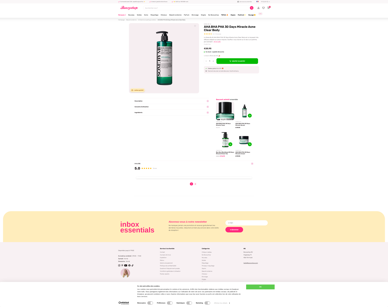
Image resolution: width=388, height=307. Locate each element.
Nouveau (131, 15)
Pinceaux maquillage (208, 266)
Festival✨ (242, 15)
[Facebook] (129, 265)
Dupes (233, 15)
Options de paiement (166, 263)
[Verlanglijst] (195, 26)
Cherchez (251, 8)
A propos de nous (165, 255)
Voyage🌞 (252, 15)
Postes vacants (164, 274)
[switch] (170, 303)
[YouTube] (125, 265)
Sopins (204, 268)
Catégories (206, 248)
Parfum (186, 15)
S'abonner (234, 230)
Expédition (163, 257)
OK (260, 287)
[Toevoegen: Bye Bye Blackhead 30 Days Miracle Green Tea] (230, 144)
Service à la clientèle (167, 248)
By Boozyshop (213, 15)
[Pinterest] (122, 265)
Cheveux (164, 15)
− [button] (206, 61)
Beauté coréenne (175, 15)
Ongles (203, 15)
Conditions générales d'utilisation (170, 271)
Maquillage (154, 15)
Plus (260, 13)
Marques (122, 15)
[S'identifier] (258, 8)
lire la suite (217, 42)
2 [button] (195, 184)
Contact (162, 252)
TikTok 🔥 (224, 15)
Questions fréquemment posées (170, 268)
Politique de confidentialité (168, 266)
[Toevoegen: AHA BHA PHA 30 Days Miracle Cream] (250, 144)
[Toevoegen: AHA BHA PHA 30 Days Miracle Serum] (250, 116)
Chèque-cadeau (207, 252)
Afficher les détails (220, 303)
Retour (162, 260)
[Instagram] (119, 265)
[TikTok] (132, 265)
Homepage (121, 20)
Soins (146, 15)
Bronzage (195, 15)
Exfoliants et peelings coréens (147, 20)
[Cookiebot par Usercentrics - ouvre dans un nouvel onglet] (124, 303)
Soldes (139, 15)
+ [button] (213, 61)
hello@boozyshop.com (251, 263)
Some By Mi (207, 24)
